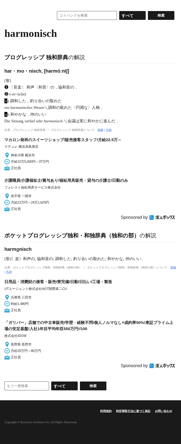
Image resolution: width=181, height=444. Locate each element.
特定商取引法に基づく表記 (133, 411)
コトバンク (26, 15)
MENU (8, 4)
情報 (100, 130)
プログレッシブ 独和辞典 (36, 57)
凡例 (108, 130)
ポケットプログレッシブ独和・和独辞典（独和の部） (72, 235)
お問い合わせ (163, 411)
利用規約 (106, 411)
